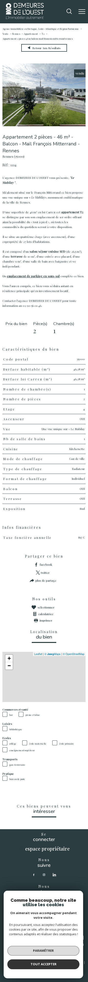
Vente (5, 33)
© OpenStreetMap (73, 654)
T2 (43, 33)
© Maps (52, 654)
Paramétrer (43, 950)
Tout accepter (43, 964)
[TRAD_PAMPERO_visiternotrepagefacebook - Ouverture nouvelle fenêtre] (33, 874)
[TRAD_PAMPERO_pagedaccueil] (25, 18)
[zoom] (44, 125)
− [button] (9, 666)
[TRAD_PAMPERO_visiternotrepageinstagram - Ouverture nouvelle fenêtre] (44, 874)
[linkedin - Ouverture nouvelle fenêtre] (54, 874)
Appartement (31, 33)
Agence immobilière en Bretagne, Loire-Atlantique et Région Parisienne (40, 29)
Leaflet (38, 654)
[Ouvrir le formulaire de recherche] (69, 11)
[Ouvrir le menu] (82, 11)
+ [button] (9, 658)
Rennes (16, 33)
